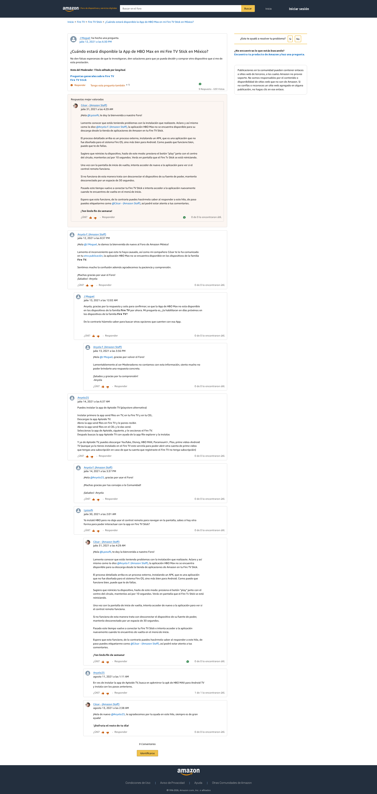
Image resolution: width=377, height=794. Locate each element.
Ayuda (198, 782)
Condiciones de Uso (137, 782)
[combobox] (187, 8)
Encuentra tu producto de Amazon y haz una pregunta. (269, 54)
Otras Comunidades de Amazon (232, 782)
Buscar (248, 8)
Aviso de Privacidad (172, 782)
